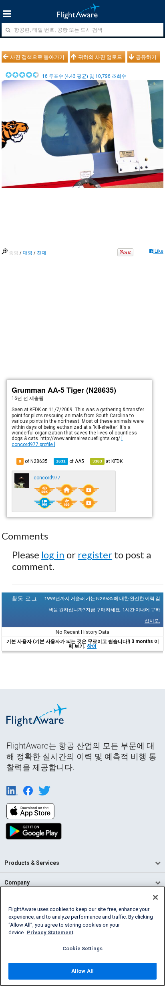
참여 (92, 646)
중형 (13, 253)
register (95, 554)
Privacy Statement (50, 932)
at (108, 461)
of (70, 461)
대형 (27, 253)
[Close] (155, 897)
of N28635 (33, 461)
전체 (41, 253)
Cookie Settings (82, 948)
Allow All (82, 971)
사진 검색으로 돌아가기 (37, 57)
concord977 (47, 478)
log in (52, 554)
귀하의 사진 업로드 (100, 57)
